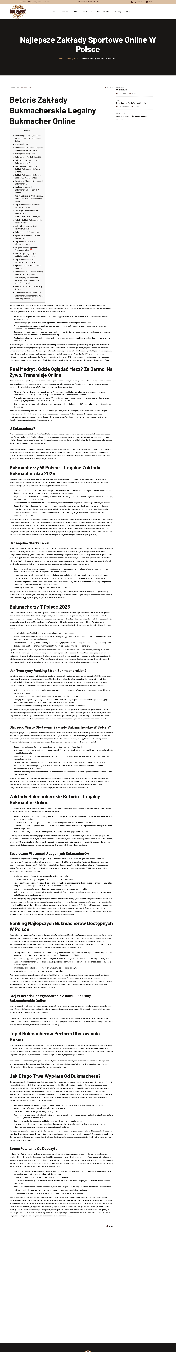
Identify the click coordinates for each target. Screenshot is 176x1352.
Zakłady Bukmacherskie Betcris (28, 292)
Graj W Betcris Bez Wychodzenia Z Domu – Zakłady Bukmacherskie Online (29, 198)
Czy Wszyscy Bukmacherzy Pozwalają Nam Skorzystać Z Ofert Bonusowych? (27, 280)
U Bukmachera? (21, 144)
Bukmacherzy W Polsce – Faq (27, 232)
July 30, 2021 (120, 87)
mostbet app (62, 486)
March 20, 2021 (120, 113)
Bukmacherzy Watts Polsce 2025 (28, 157)
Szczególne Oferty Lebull (25, 154)
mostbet (68, 387)
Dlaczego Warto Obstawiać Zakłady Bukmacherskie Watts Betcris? (27, 169)
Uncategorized (26, 87)
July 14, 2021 (119, 100)
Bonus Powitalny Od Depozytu (27, 217)
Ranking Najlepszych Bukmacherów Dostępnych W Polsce (27, 190)
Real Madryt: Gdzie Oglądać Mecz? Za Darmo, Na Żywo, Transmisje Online (29, 138)
